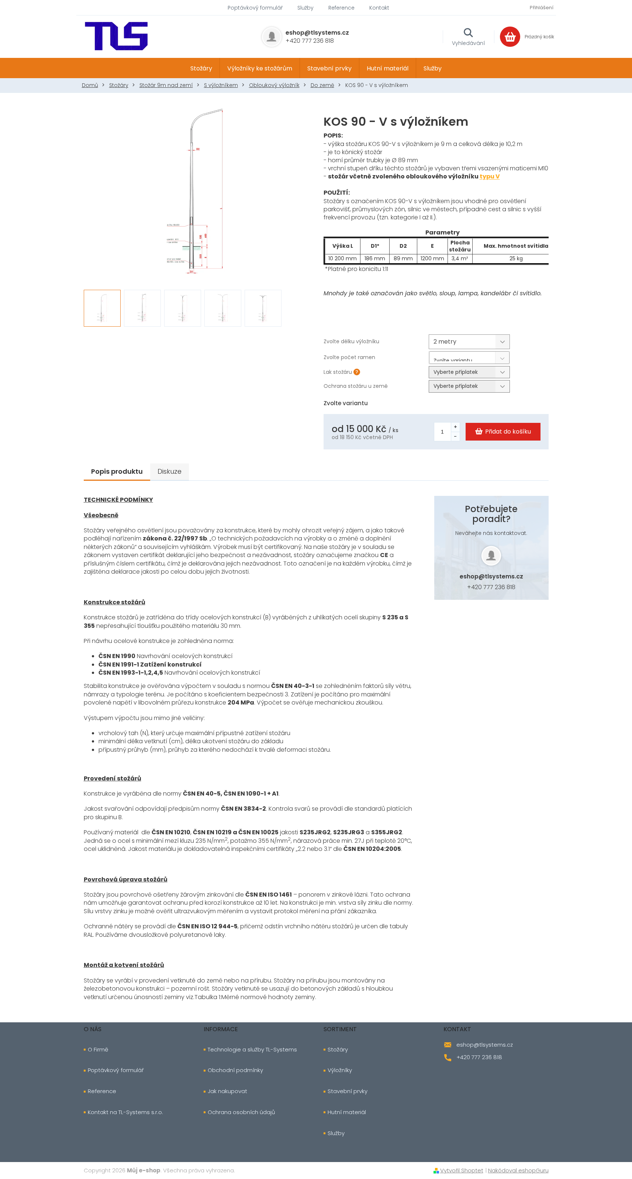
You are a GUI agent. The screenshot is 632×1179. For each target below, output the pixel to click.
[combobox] (469, 357)
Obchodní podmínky (235, 1070)
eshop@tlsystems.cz (491, 576)
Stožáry (338, 1049)
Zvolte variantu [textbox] (453, 359)
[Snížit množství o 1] (455, 436)
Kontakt (379, 7)
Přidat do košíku (508, 431)
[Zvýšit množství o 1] (455, 427)
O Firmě (98, 1049)
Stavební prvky (347, 1091)
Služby (305, 7)
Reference (341, 7)
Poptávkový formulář (255, 7)
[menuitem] (201, 68)
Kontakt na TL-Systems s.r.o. (125, 1112)
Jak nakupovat (227, 1091)
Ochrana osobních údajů (241, 1112)
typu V (490, 176)
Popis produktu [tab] (117, 471)
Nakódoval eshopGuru (518, 1170)
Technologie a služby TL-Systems (252, 1049)
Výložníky (340, 1070)
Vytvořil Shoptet (461, 1170)
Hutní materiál (347, 1112)
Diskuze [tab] (170, 471)
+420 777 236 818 (491, 587)
